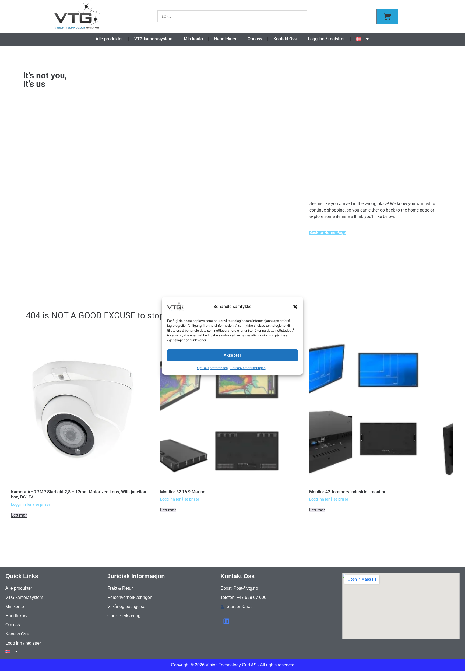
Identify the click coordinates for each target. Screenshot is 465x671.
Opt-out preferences (212, 368)
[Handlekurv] (387, 16)
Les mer (19, 515)
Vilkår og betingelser (127, 606)
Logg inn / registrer (326, 38)
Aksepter (232, 355)
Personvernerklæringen (248, 368)
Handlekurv (225, 38)
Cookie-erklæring (123, 615)
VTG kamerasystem (153, 38)
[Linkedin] (226, 621)
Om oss (255, 38)
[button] (295, 307)
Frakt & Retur (120, 588)
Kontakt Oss (285, 38)
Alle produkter (109, 38)
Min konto (193, 38)
